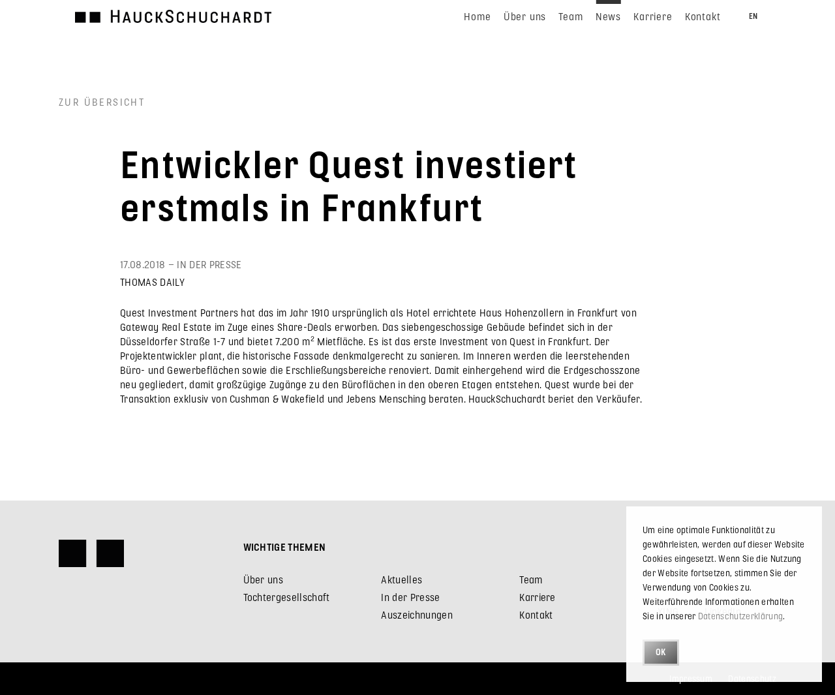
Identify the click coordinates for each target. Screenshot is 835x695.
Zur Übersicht (102, 101)
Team (530, 579)
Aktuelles (401, 579)
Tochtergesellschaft (286, 597)
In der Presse (410, 597)
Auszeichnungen (416, 614)
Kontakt (536, 614)
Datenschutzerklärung (740, 615)
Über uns (263, 579)
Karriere (537, 597)
